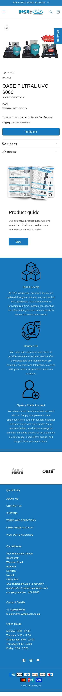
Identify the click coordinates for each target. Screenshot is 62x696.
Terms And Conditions (21, 520)
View (18, 241)
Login (23, 117)
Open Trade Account (20, 527)
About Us (12, 498)
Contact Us (14, 506)
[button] (3, 11)
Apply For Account (42, 117)
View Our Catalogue (19, 535)
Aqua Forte (8, 73)
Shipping (6, 123)
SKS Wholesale (34, 686)
